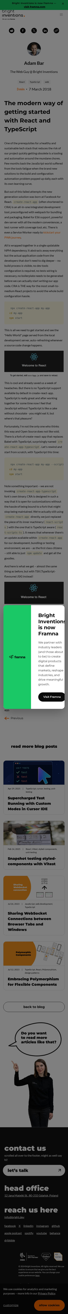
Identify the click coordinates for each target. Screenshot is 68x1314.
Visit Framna (52, 697)
